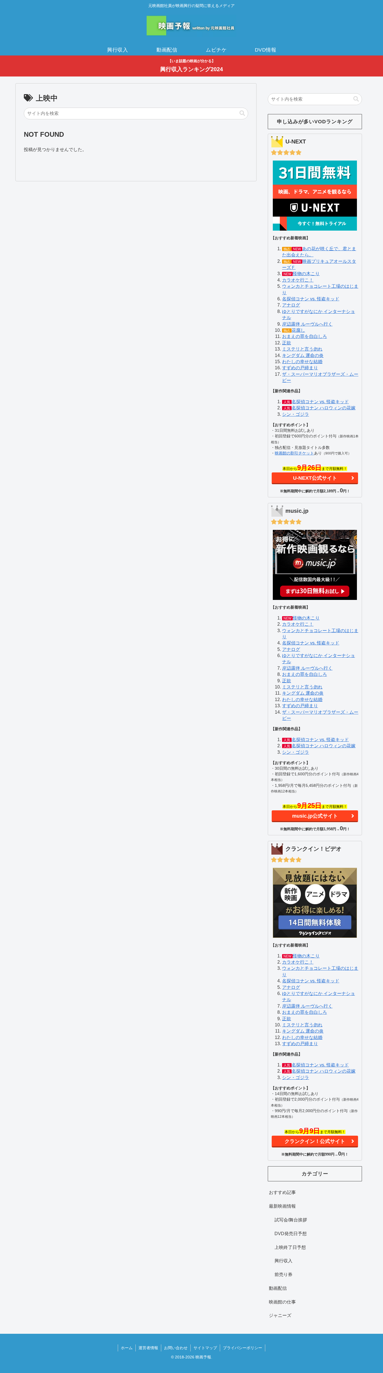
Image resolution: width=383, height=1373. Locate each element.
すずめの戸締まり (300, 367)
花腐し (298, 330)
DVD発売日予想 (290, 1233)
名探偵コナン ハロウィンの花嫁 (324, 407)
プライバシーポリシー (242, 1348)
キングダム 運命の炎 (303, 355)
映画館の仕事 (282, 1302)
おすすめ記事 (282, 1192)
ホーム (127, 1348)
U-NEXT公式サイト (315, 478)
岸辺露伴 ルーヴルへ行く (307, 324)
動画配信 (278, 1288)
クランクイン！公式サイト (315, 1141)
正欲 (286, 342)
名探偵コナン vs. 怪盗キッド (310, 298)
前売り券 (283, 1274)
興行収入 (283, 1260)
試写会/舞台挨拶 (290, 1219)
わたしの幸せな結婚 (302, 361)
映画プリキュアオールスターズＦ (319, 264)
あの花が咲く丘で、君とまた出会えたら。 (319, 251)
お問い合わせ (176, 1348)
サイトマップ (205, 1348)
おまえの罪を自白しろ (304, 336)
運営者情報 (148, 1348)
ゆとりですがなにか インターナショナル (318, 314)
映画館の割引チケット (294, 453)
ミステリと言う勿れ (302, 349)
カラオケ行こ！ (297, 280)
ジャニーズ (280, 1315)
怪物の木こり (306, 273)
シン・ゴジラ (295, 414)
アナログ (291, 305)
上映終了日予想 (290, 1247)
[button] (242, 113)
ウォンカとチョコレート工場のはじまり (320, 289)
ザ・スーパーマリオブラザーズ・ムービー (320, 377)
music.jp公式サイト (315, 816)
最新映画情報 (282, 1206)
